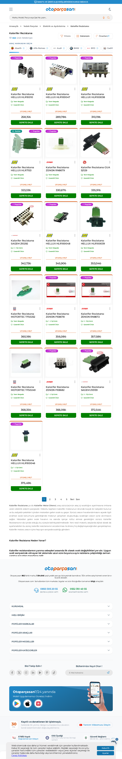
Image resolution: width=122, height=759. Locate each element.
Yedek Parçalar (31, 26)
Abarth (18, 48)
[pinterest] (47, 673)
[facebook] (12, 673)
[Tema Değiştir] (110, 9)
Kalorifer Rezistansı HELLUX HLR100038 (93, 96)
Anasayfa (13, 26)
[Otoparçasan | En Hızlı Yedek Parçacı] (60, 9)
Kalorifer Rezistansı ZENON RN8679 (57, 169)
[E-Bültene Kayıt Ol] (108, 673)
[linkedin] (33, 673)
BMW (76, 48)
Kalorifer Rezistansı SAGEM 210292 (22, 242)
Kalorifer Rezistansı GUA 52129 (95, 169)
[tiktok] (54, 673)
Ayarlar (105, 753)
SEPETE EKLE (26, 122)
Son (78, 499)
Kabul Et (105, 748)
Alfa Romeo (39, 48)
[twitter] (19, 673)
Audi (59, 48)
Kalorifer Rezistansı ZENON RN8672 (92, 315)
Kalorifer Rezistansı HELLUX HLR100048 (58, 242)
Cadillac (111, 48)
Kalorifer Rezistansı (80, 26)
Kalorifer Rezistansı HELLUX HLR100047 (58, 96)
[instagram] (26, 673)
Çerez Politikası (19, 755)
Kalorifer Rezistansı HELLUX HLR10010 (22, 96)
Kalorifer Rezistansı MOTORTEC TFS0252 (23, 315)
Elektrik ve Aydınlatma (54, 26)
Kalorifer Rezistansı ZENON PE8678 (57, 315)
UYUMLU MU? (26, 111)
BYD (93, 48)
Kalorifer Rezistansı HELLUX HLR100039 (93, 242)
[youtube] (40, 673)
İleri (72, 499)
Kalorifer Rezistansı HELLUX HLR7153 (22, 169)
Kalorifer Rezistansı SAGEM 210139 (92, 388)
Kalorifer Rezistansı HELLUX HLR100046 (23, 462)
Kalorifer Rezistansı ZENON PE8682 (57, 388)
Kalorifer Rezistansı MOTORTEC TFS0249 (23, 388)
